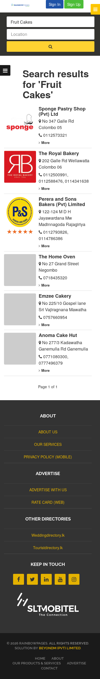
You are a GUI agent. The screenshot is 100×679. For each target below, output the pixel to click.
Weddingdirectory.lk (48, 535)
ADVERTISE (76, 663)
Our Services (48, 444)
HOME (40, 658)
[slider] (20, 231)
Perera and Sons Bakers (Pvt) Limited (62, 201)
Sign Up (74, 4)
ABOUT (57, 658)
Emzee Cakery (55, 295)
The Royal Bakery (59, 153)
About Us (47, 431)
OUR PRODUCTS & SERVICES (37, 663)
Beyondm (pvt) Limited (60, 648)
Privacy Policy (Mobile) (48, 456)
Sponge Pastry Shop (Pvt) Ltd (62, 111)
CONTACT (49, 668)
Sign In (55, 4)
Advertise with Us (48, 489)
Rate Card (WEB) (48, 502)
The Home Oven (57, 256)
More (45, 142)
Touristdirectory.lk (48, 547)
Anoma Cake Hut (58, 335)
